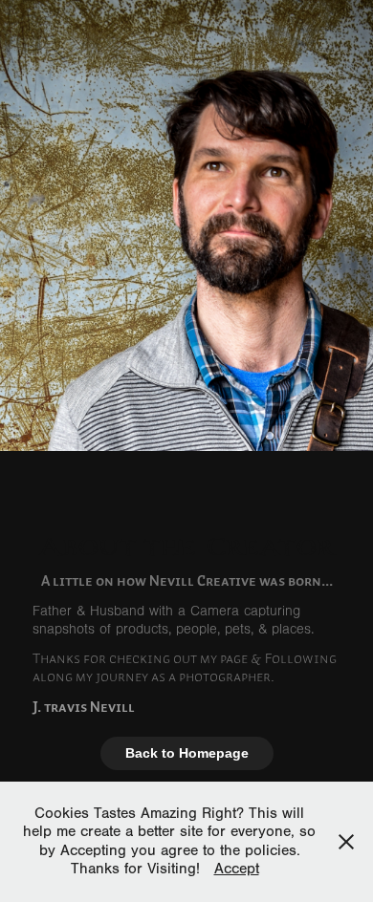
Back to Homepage (187, 753)
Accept (236, 868)
